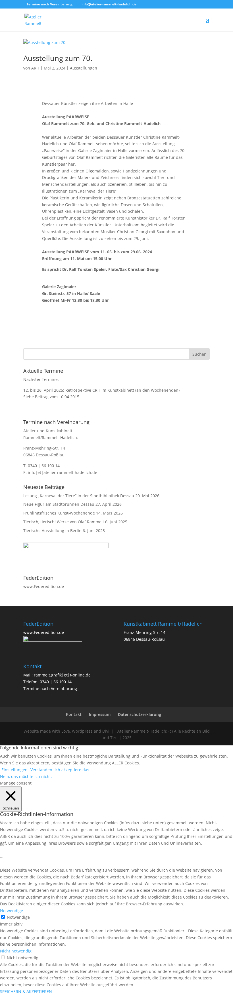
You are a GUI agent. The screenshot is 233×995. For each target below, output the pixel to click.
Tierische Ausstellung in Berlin (52, 530)
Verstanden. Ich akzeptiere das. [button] (60, 769)
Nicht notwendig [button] (16, 951)
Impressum (100, 714)
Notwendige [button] (11, 910)
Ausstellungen (83, 68)
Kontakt (74, 714)
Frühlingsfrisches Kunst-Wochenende (59, 513)
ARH (35, 68)
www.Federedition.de (43, 586)
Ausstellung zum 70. (57, 58)
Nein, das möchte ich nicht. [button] (26, 776)
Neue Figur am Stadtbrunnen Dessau (58, 504)
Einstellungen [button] (14, 769)
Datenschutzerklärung (139, 714)
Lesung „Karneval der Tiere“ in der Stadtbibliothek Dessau (78, 495)
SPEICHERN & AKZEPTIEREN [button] (26, 991)
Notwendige (18, 917)
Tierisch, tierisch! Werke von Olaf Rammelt (63, 521)
